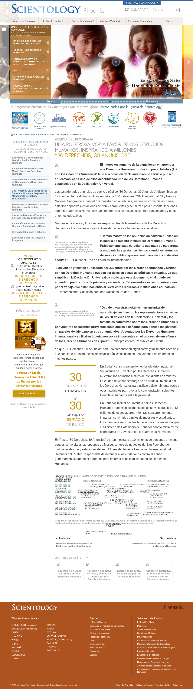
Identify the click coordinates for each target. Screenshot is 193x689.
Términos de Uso (163, 685)
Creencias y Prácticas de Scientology (107, 626)
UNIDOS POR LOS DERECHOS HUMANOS (62, 134)
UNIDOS (17, 70)
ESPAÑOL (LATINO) (56, 636)
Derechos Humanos (132, 127)
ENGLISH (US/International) (24, 625)
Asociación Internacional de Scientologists (156, 647)
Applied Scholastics (59, 126)
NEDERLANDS (18, 655)
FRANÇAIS (16, 636)
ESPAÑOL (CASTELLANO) (59, 639)
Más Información (97, 647)
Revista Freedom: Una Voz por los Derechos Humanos (29, 89)
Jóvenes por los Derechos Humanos (154, 666)
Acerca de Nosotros (24, 21)
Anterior (55, 101)
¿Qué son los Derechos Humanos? (27, 51)
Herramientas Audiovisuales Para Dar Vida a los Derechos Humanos (30, 207)
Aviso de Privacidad (125, 685)
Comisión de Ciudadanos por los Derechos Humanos (156, 670)
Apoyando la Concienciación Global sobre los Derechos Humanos (27, 160)
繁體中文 (15, 651)
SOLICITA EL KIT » (29, 393)
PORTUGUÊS (53, 650)
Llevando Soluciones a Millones (29, 232)
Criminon (79, 126)
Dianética (141, 626)
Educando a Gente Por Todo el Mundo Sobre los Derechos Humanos (28, 171)
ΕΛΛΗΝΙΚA (52, 643)
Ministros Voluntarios (111, 21)
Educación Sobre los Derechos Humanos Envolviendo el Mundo (29, 225)
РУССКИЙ (16, 647)
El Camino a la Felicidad (39, 127)
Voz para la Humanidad (100, 629)
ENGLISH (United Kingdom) (24, 629)
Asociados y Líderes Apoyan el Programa (28, 239)
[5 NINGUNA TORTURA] (57, 487)
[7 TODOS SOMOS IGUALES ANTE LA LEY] (65, 487)
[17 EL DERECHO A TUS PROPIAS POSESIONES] (75, 498)
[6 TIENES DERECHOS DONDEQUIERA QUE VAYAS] (61, 487)
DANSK (14, 632)
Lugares (93, 655)
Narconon (96, 126)
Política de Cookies (144, 685)
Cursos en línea (97, 644)
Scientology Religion (146, 633)
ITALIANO (51, 647)
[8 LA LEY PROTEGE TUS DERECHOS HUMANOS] (70, 487)
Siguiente (151, 101)
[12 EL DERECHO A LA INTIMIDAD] (70, 492)
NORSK (50, 629)
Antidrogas (114, 126)
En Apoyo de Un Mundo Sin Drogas (153, 658)
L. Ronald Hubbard (53, 21)
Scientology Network (146, 629)
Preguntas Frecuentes (140, 21)
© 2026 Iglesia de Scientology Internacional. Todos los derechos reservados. (45, 685)
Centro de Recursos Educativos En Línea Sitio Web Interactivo (29, 216)
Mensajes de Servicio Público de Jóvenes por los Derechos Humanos (29, 61)
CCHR (150, 126)
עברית (14, 639)
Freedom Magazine (172, 126)
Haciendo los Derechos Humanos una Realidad (27, 42)
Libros (168, 21)
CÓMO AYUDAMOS (27, 134)
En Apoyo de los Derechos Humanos (28, 78)
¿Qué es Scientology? (82, 21)
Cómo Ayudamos (20, 128)
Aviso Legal (178, 685)
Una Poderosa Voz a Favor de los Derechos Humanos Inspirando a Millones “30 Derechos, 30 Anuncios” (29, 194)
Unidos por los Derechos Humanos (153, 662)
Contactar (94, 651)
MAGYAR (51, 625)
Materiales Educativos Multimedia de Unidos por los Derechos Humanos (30, 182)
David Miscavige (144, 637)
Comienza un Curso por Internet (152, 640)
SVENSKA (51, 632)
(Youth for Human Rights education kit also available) (28, 405)
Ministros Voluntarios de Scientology (153, 644)
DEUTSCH (16, 658)
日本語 (14, 644)
